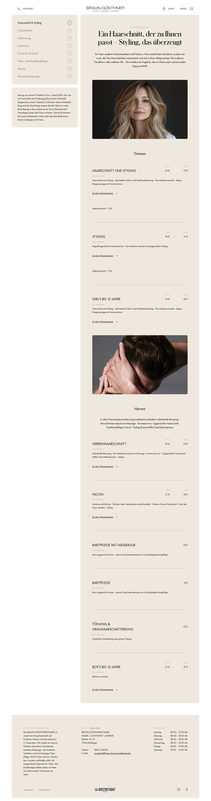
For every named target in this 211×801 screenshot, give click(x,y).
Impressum (28, 789)
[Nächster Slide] (88, 84)
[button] (69, 23)
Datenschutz (44, 789)
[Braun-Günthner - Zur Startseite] (105, 9)
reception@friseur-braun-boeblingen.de (112, 753)
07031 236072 (101, 749)
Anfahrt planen (95, 728)
